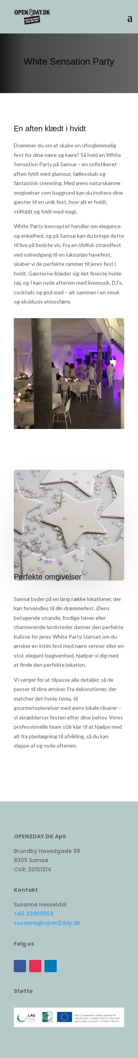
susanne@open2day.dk (47, 923)
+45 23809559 (34, 914)
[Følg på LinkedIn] (50, 966)
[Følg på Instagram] (35, 966)
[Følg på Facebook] (20, 966)
